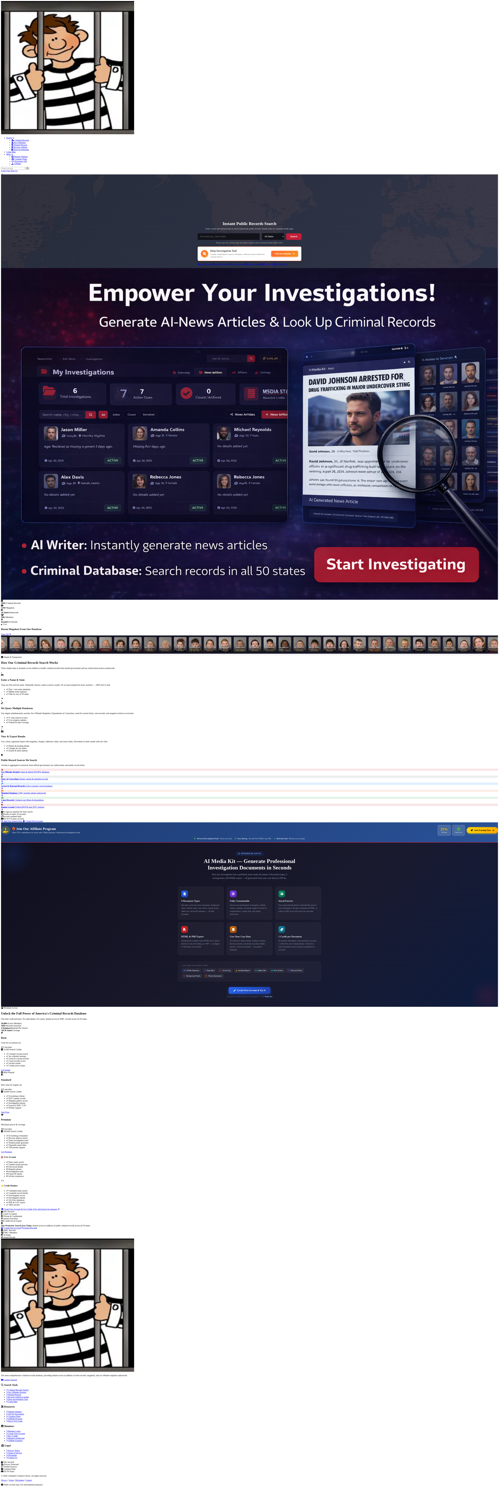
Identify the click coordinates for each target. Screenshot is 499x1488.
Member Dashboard (16, 1438)
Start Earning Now (482, 830)
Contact (28, 1480)
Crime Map (11, 152)
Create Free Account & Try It (251, 990)
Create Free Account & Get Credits (18, 1209)
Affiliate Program (15, 1419)
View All (5, 634)
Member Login (14, 1431)
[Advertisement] (249, 200)
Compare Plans (20, 159)
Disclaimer (12, 1455)
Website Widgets (21, 157)
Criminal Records (21, 140)
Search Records (30, 1228)
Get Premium (6, 1152)
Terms (11, 1480)
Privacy (4, 1480)
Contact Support (10, 1380)
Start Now (5, 1112)
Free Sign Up (12, 171)
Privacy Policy (14, 1451)
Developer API (20, 161)
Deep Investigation (21, 150)
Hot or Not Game (15, 1421)
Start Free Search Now (12, 821)
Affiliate (17, 164)
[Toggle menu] (2, 173)
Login (3, 171)
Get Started (5, 1070)
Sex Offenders (20, 143)
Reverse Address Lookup (18, 1397)
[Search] (27, 168)
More (8, 154)
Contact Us (12, 1458)
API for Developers (16, 1414)
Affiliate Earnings (15, 1440)
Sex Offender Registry (17, 1392)
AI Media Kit (281, 264)
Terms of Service (15, 1453)
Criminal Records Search (18, 1390)
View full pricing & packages (45, 1209)
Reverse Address (20, 147)
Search (9, 138)
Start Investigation (283, 254)
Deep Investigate (254, 264)
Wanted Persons (20, 145)
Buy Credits (13, 1436)
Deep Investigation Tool (18, 1399)
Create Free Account (34, 821)
